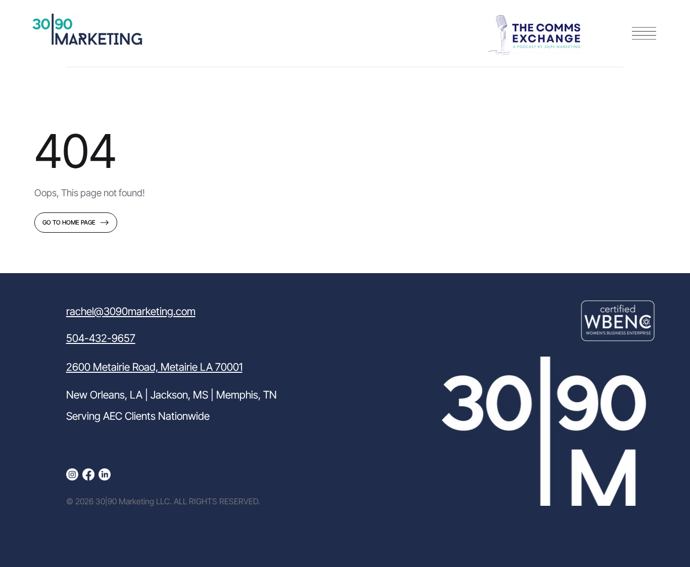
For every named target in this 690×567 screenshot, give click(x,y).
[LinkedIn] (104, 474)
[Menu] (644, 33)
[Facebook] (88, 474)
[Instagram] (72, 474)
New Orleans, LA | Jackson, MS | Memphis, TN (171, 394)
